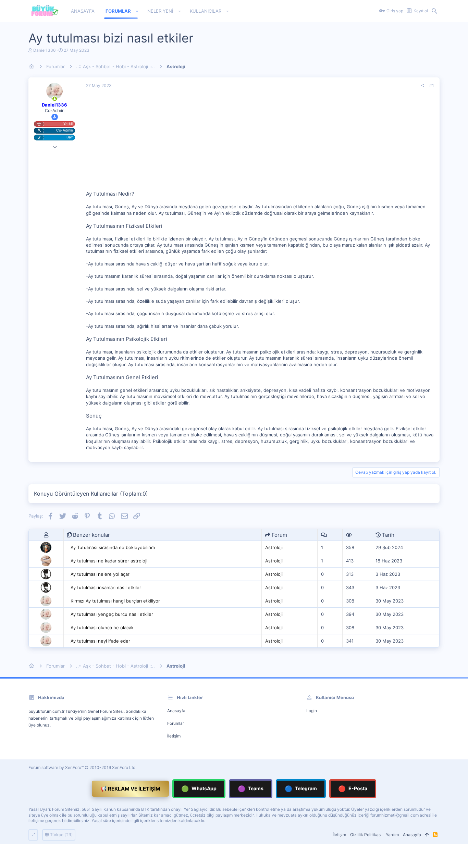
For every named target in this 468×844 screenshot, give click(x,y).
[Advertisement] (260, 142)
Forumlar (175, 723)
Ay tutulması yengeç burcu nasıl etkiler (112, 614)
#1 (431, 85)
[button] (137, 11)
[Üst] (427, 835)
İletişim (174, 735)
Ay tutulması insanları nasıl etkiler (106, 587)
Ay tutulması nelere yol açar (100, 574)
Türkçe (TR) (61, 834)
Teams (250, 788)
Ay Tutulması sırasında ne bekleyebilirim (113, 547)
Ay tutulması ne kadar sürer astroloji (109, 560)
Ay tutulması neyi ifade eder (100, 641)
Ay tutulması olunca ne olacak (102, 627)
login (311, 710)
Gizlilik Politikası (366, 834)
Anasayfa (176, 710)
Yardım (392, 834)
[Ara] (434, 11)
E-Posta (352, 788)
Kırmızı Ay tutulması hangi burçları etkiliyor (115, 601)
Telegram (301, 788)
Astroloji (274, 547)
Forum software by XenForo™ (82, 767)
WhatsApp (199, 788)
